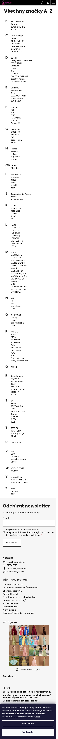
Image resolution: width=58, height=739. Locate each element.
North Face (16, 306)
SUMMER (14, 416)
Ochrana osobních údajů (14, 600)
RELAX (13, 384)
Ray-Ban (15, 378)
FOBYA (14, 120)
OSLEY (13, 325)
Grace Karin (16, 140)
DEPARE (14, 58)
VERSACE (15, 456)
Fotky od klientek (10, 594)
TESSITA (14, 428)
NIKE (12, 303)
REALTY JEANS (17, 381)
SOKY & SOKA (17, 406)
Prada (13, 355)
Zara (13, 489)
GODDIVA (15, 134)
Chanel (14, 165)
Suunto (14, 422)
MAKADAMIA (16, 255)
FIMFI (13, 115)
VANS (13, 451)
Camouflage (17, 36)
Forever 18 (15, 123)
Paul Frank (15, 339)
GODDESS (15, 132)
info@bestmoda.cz (16, 562)
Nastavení (28, 723)
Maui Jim (15, 268)
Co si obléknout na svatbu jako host (21, 701)
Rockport (15, 392)
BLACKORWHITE (18, 27)
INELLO (14, 180)
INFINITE (14, 182)
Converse (15, 49)
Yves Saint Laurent (19, 482)
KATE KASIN (16, 208)
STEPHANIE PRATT (18, 411)
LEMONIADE (16, 227)
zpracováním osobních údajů (24, 532)
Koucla (14, 216)
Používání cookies (11, 603)
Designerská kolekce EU (22, 60)
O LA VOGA (16, 315)
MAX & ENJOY (17, 271)
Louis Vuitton (17, 241)
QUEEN (14, 367)
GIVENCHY (15, 129)
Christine (15, 168)
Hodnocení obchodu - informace (18, 613)
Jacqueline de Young (21, 194)
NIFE (12, 298)
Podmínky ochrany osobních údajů (19, 597)
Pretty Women (18, 358)
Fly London (16, 118)
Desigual (15, 66)
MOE (13, 284)
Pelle (13, 345)
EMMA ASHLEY (17, 98)
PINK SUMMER (17, 350)
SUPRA (13, 419)
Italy (13, 188)
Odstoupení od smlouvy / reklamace (20, 587)
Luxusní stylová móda (17, 568)
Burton (14, 29)
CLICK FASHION (17, 41)
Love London (17, 243)
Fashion (14, 107)
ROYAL (14, 394)
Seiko (13, 403)
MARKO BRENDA (18, 263)
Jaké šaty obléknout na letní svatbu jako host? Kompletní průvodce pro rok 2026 (27, 696)
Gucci (13, 142)
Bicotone (15, 24)
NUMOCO (15, 308)
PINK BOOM (16, 347)
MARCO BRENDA (18, 260)
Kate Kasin (16, 211)
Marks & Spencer (19, 265)
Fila (12, 112)
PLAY (13, 353)
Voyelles (14, 462)
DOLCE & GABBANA (19, 76)
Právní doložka (9, 610)
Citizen (14, 38)
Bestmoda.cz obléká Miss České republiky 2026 (27, 692)
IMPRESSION (16, 174)
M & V (13, 252)
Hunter (14, 159)
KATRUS (14, 213)
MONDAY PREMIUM (19, 286)
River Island (16, 386)
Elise (13, 93)
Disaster (14, 73)
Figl (12, 110)
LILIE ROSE (15, 230)
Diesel (13, 68)
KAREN (13, 205)
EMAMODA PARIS (18, 96)
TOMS (13, 436)
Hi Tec (14, 154)
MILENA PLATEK (17, 279)
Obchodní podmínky (12, 591)
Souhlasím (28, 732)
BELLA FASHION (17, 21)
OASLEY (14, 320)
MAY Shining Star (18, 273)
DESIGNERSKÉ (16, 63)
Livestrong (15, 235)
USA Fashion (16, 442)
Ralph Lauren (17, 376)
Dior (12, 71)
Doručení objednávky (13, 584)
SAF (12, 401)
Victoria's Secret (18, 459)
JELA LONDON (17, 199)
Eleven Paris (16, 90)
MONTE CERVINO (18, 289)
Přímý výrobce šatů (20, 361)
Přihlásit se (11, 542)
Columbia (15, 43)
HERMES (14, 151)
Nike (13, 301)
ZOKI (13, 494)
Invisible (14, 185)
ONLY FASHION (17, 323)
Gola (13, 137)
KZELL (13, 219)
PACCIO (14, 332)
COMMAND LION (18, 46)
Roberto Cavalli (18, 389)
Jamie (14, 197)
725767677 (12, 565)
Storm (14, 414)
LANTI (13, 225)
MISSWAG (15, 281)
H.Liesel (14, 149)
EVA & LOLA (16, 101)
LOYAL (13, 246)
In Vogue (15, 177)
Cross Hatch (16, 51)
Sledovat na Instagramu (31, 669)
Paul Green (16, 342)
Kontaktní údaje (10, 606)
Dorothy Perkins (18, 79)
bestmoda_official (15, 571)
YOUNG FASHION (18, 480)
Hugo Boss (15, 156)
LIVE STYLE (15, 233)
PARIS (13, 334)
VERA (13, 454)
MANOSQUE (16, 258)
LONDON (15, 238)
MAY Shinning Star (19, 276)
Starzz (13, 408)
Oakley (14, 317)
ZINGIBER (14, 491)
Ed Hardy (15, 88)
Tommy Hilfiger (18, 433)
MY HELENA (16, 292)
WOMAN (14, 471)
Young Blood (17, 477)
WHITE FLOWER (17, 468)
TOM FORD (16, 431)
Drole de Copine (18, 81)
